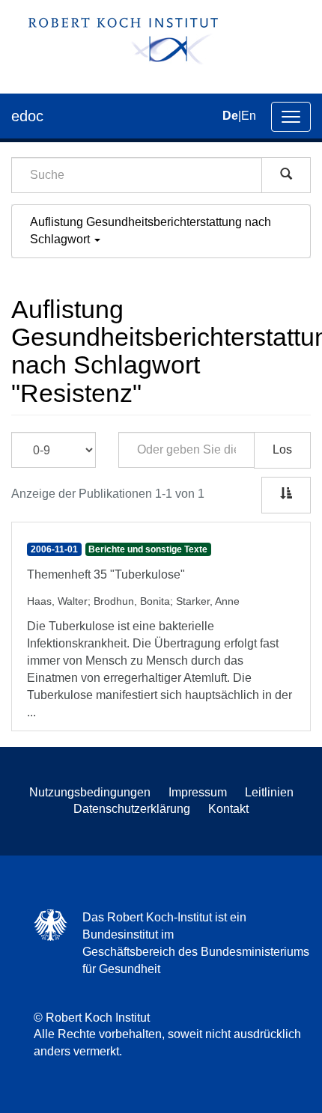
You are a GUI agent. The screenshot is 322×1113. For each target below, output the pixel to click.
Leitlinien (269, 792)
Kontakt (228, 808)
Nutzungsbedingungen (90, 792)
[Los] (286, 175)
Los (282, 449)
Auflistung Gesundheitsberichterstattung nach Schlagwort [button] (150, 231)
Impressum (197, 792)
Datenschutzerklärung (131, 808)
